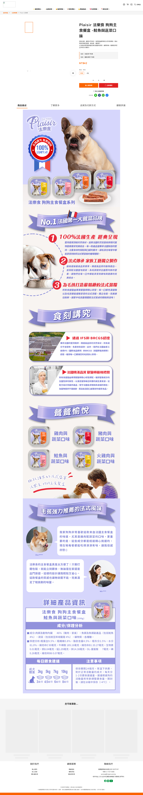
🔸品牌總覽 (48, 9)
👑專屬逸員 (82, 9)
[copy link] (107, 95)
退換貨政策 (71, 774)
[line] (95, 95)
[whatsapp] (103, 95)
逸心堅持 (34, 769)
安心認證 (34, 772)
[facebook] (99, 95)
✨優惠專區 (37, 9)
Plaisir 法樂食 (24, 13)
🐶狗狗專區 (71, 9)
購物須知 (71, 772)
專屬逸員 (71, 769)
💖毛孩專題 (93, 9)
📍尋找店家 (104, 9)
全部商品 (5, 13)
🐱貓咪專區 (59, 9)
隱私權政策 (34, 774)
